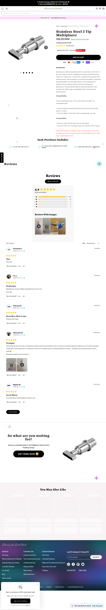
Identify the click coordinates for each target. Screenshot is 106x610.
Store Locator (6, 578)
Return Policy (27, 570)
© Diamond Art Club (63, 43)
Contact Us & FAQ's (29, 555)
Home (57, 26)
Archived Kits (59, 587)
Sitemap (48, 587)
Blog (3, 574)
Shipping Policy (28, 566)
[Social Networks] (68, 564)
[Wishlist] (100, 9)
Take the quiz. (97, 606)
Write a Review (54, 181)
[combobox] (53, 13)
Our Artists (5, 570)
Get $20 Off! (71, 570)
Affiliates (45, 570)
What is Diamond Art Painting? (12, 559)
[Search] (97, 9)
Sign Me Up (96, 557)
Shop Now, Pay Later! (49, 566)
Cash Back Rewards (48, 559)
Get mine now (26, 454)
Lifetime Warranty (29, 563)
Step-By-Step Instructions (10, 563)
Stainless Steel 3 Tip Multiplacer (79, 26)
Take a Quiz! (82, 570)
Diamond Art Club (77, 587)
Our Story (5, 555)
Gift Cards (45, 555)
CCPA (41, 587)
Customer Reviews (8, 566)
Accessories (64, 26)
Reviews (10, 164)
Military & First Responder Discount (53, 563)
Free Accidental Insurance (31, 559)
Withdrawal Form (28, 574)
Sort (84, 243)
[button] (20, 72)
